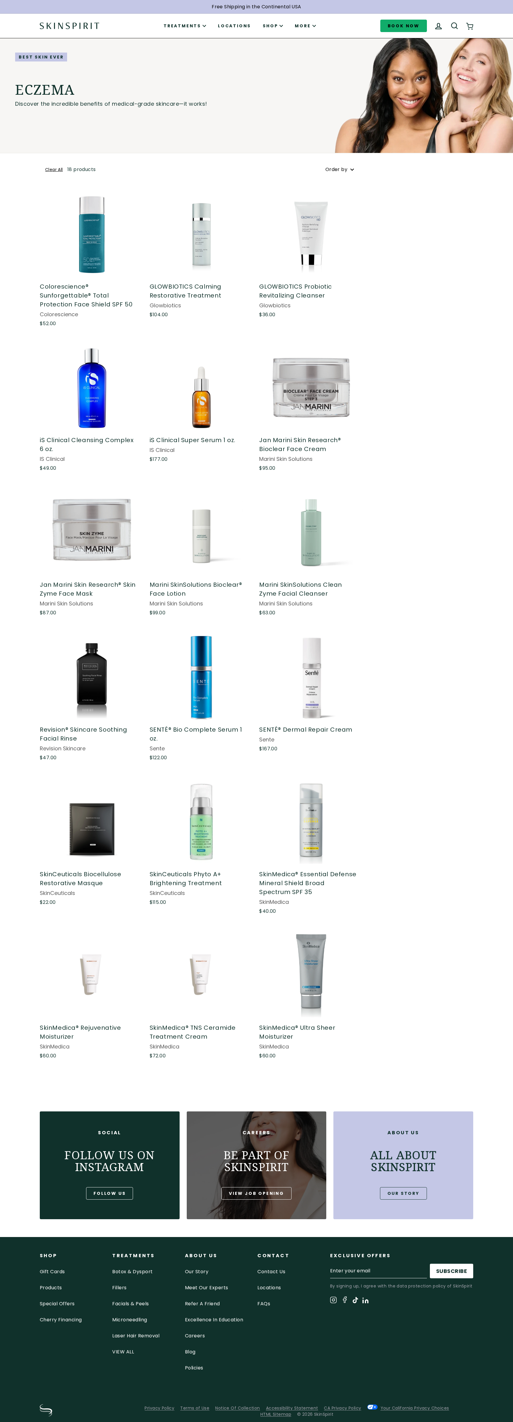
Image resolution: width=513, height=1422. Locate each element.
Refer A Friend (202, 1303)
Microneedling (129, 1319)
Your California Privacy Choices (415, 1408)
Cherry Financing (61, 1319)
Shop (270, 26)
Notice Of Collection (237, 1408)
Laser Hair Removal (135, 1335)
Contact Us (271, 1271)
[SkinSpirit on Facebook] (344, 1300)
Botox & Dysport (132, 1271)
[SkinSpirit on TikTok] (355, 1301)
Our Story (403, 1193)
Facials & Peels (130, 1303)
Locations (234, 26)
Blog (190, 1351)
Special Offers (57, 1303)
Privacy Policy (159, 1408)
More (303, 26)
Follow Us (110, 1193)
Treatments (182, 26)
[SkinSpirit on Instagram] (333, 1301)
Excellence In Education (214, 1319)
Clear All (54, 170)
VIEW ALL (123, 1351)
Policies (194, 1367)
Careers (195, 1335)
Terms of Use (194, 1408)
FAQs (263, 1303)
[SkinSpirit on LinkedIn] (365, 1301)
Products (51, 1287)
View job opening (256, 1193)
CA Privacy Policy (342, 1408)
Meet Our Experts (206, 1287)
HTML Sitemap (275, 1414)
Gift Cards (52, 1271)
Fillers (119, 1287)
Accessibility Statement (292, 1408)
